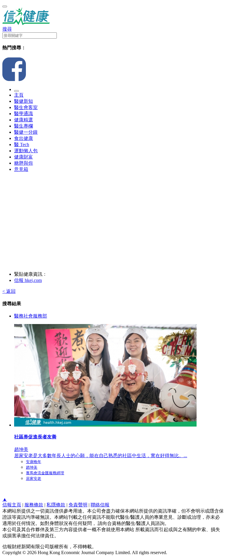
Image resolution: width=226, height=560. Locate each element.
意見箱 (21, 169)
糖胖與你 (23, 163)
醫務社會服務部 (30, 315)
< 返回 (9, 291)
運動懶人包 (26, 150)
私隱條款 (55, 504)
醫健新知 (23, 101)
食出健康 (23, 138)
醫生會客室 (26, 107)
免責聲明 (78, 504)
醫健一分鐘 (26, 132)
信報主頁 (11, 504)
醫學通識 (23, 113)
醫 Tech (21, 144)
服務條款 (33, 504)
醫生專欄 (23, 125)
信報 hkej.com (28, 280)
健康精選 (23, 119)
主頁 (19, 95)
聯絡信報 (100, 504)
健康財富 (23, 156)
